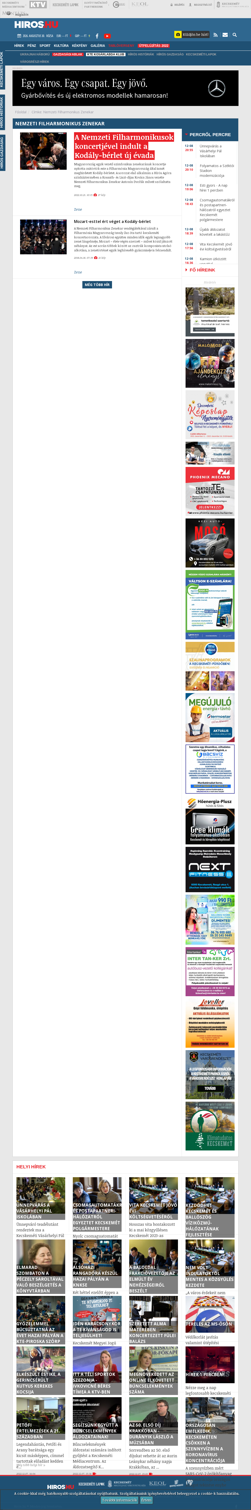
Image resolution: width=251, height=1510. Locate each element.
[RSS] (215, 34)
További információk (119, 1500)
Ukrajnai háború (35, 54)
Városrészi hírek (34, 62)
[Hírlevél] (225, 34)
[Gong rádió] (119, 4)
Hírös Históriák (141, 54)
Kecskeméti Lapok (201, 54)
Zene (78, 209)
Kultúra (61, 46)
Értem (146, 1500)
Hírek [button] (19, 46)
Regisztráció (203, 4)
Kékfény (79, 46)
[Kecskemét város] (232, 4)
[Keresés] (234, 34)
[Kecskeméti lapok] (65, 4)
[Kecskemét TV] (38, 4)
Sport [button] (44, 46)
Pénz (31, 46)
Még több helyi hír (29, 1465)
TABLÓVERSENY (121, 46)
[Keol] (139, 4)
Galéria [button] (98, 46)
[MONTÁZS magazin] (15, 13)
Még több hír (97, 284)
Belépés (179, 4)
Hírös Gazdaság (170, 54)
